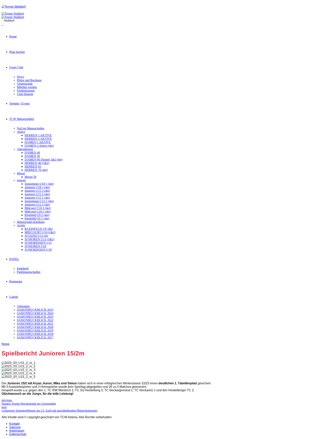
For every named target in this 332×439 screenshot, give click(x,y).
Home (13, 36)
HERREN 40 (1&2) (37, 163)
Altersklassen (25, 149)
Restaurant (15, 281)
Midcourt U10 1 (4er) (38, 211)
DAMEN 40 (32, 152)
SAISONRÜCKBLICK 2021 (35, 323)
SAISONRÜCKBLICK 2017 (35, 337)
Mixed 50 (30, 176)
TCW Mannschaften (21, 119)
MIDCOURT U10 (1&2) (40, 232)
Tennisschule (25, 83)
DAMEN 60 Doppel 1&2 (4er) (43, 159)
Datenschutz (17, 434)
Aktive (21, 131)
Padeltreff (23, 268)
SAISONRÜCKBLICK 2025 (35, 309)
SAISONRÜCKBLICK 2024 (35, 313)
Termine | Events (19, 103)
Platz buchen (17, 52)
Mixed (21, 173)
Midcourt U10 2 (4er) (38, 208)
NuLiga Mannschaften (30, 128)
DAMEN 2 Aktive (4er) (39, 145)
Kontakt (14, 423)
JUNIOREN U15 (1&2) (39, 239)
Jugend (21, 180)
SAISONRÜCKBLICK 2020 (35, 327)
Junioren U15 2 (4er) (37, 194)
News (20, 76)
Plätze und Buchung (29, 80)
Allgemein (23, 306)
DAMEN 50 (32, 156)
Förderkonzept (26, 90)
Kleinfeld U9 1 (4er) (37, 218)
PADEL (14, 259)
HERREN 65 (33, 166)
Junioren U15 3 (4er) (37, 190)
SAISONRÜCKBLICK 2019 (35, 330)
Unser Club (16, 67)
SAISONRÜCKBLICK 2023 (35, 316)
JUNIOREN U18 (35, 246)
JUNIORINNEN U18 (38, 249)
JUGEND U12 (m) (36, 235)
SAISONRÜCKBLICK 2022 (35, 320)
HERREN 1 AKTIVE (38, 135)
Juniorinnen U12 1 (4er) (39, 201)
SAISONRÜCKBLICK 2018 (35, 334)
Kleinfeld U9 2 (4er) (37, 215)
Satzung (15, 427)
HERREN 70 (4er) (36, 170)
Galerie (13, 296)
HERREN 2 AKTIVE (38, 138)
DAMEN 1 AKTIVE (38, 142)
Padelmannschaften (28, 272)
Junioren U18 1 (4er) (37, 187)
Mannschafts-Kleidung (31, 222)
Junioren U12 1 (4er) (37, 204)
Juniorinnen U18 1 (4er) (39, 183)
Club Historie (25, 94)
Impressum (16, 430)
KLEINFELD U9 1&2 (39, 228)
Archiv (21, 225)
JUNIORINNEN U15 (38, 242)
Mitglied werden (27, 87)
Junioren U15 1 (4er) (37, 197)
